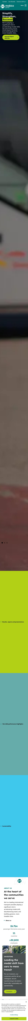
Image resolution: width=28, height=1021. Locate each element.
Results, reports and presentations (13, 622)
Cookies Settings (14, 1014)
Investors (9, 991)
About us (8, 920)
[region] (14, 1010)
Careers (4, 1)
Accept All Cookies (14, 1018)
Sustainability (6, 826)
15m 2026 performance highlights (12, 724)
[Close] (26, 1002)
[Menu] (26, 5)
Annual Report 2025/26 (9, 37)
